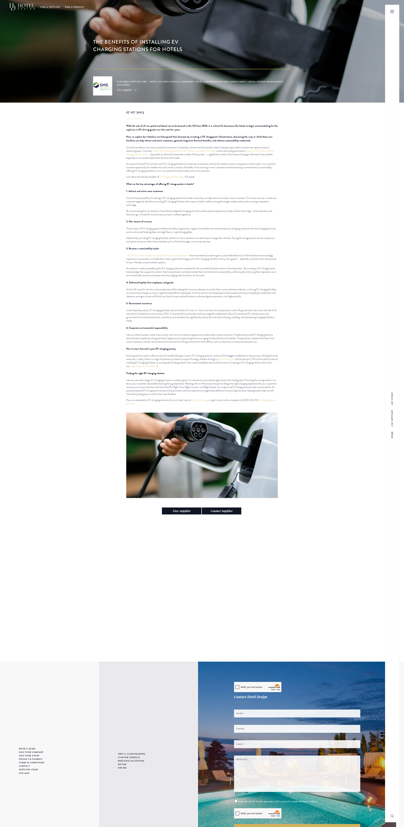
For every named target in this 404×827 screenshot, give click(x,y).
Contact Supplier (222, 511)
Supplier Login (28, 769)
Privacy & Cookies (30, 759)
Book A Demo (27, 748)
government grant (226, 359)
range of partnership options (143, 366)
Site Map (24, 773)
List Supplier (392, 418)
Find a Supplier (50, 7)
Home (392, 434)
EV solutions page (201, 400)
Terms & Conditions (31, 762)
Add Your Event (29, 755)
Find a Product (75, 7)
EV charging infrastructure (172, 177)
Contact (24, 766)
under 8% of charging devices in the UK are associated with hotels (184, 151)
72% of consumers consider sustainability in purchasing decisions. (157, 255)
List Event (392, 398)
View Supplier (182, 511)
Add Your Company (31, 752)
